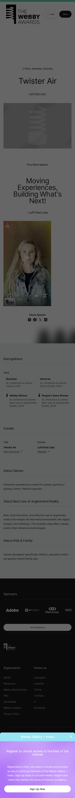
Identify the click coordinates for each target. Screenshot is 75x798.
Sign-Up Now (37, 788)
